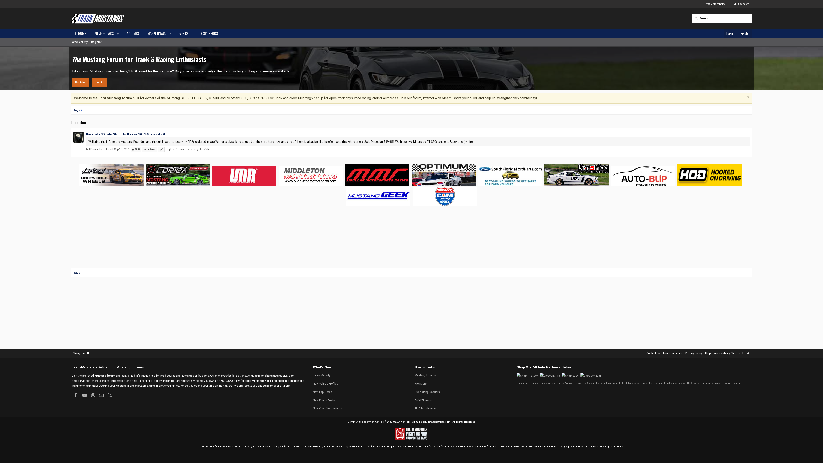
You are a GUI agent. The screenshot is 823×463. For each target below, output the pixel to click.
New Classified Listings (327, 408)
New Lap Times (322, 392)
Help (708, 353)
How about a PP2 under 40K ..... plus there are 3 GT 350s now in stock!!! (126, 134)
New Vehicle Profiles (325, 383)
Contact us (653, 353)
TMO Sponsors (740, 4)
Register (96, 42)
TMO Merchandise (715, 4)
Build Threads (423, 400)
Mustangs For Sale (199, 149)
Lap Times (132, 33)
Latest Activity (321, 375)
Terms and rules (672, 353)
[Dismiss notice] (747, 97)
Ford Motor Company (240, 446)
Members (421, 383)
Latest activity (79, 42)
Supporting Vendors (427, 392)
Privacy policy (693, 353)
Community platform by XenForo (381, 422)
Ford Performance (429, 446)
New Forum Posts (324, 400)
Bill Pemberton (94, 149)
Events (183, 33)
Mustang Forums (130, 367)
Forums (80, 33)
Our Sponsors (207, 33)
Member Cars (104, 33)
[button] (117, 33)
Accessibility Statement (728, 353)
